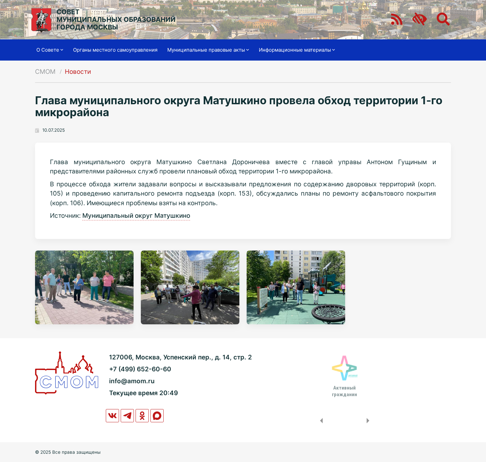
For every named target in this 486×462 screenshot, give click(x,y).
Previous (320, 420)
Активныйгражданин (344, 391)
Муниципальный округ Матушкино (136, 215)
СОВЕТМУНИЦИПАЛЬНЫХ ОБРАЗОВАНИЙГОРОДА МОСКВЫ (116, 19)
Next (369, 420)
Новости (78, 71)
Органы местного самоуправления (115, 50)
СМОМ (45, 71)
